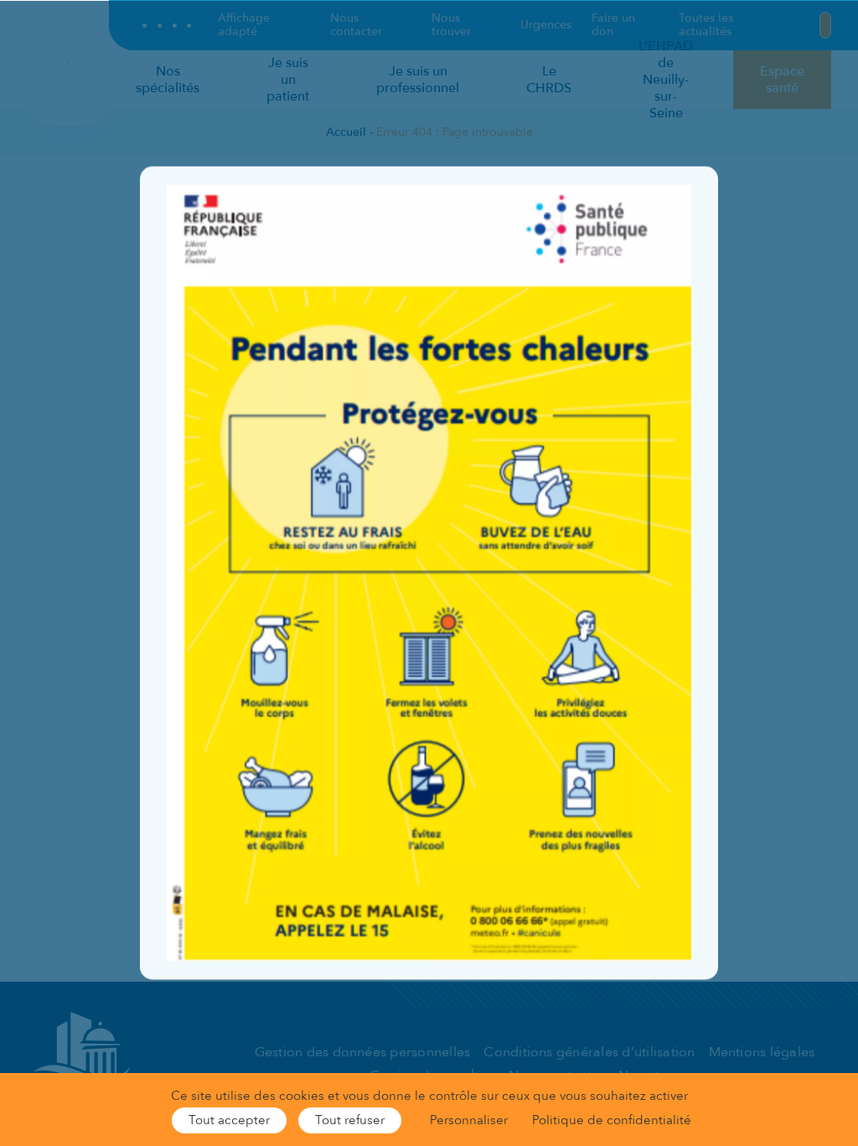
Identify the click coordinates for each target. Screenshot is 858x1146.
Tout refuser (350, 1120)
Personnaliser (469, 1120)
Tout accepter (229, 1120)
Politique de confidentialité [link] (611, 1120)
